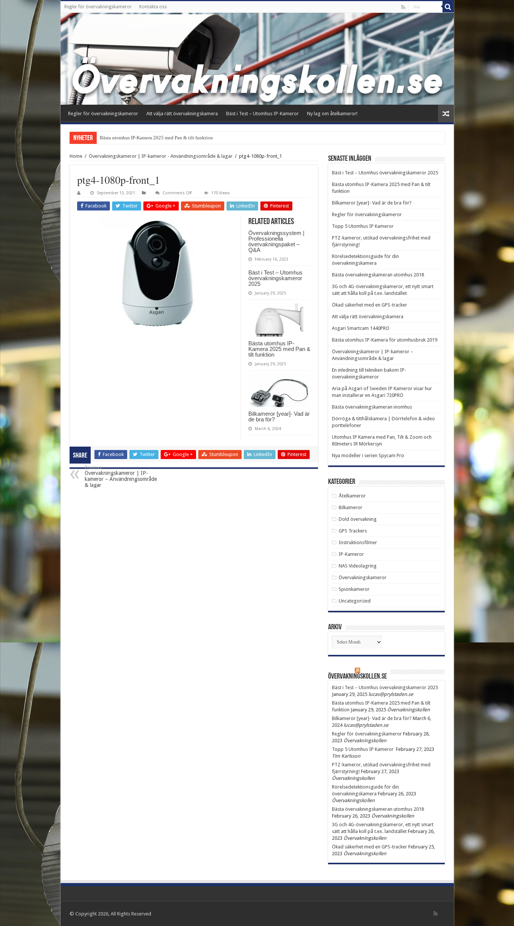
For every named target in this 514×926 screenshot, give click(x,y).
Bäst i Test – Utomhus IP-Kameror (262, 113)
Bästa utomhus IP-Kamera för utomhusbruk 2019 (384, 340)
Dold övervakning (358, 519)
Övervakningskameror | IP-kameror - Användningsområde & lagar (161, 156)
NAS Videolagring (358, 566)
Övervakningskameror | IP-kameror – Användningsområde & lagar (121, 476)
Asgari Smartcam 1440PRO (360, 328)
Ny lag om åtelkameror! (332, 113)
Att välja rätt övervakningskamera (182, 113)
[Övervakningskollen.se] (257, 59)
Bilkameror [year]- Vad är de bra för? (279, 416)
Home (76, 156)
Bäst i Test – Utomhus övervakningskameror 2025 (275, 278)
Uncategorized (355, 601)
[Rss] (403, 7)
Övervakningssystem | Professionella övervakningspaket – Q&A (276, 241)
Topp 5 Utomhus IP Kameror (363, 226)
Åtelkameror (352, 496)
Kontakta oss (153, 6)
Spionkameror (354, 589)
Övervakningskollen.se (357, 676)
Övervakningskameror (362, 577)
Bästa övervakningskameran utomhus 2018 (378, 275)
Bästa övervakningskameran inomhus (372, 407)
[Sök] (448, 6)
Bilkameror (350, 507)
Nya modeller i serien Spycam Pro (368, 455)
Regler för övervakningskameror (98, 6)
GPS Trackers (353, 531)
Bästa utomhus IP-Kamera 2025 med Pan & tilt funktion (279, 349)
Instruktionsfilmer (358, 542)
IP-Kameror (351, 554)
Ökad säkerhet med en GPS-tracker (369, 305)
